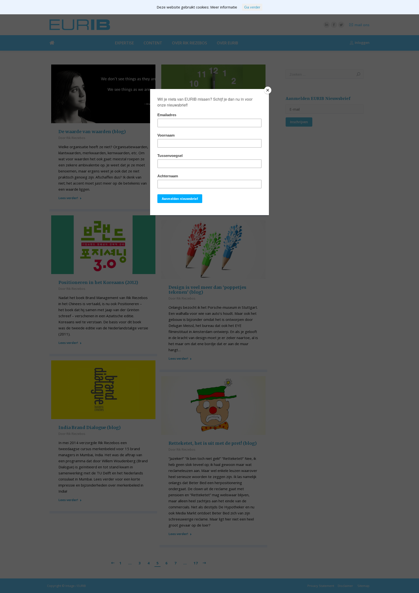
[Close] (267, 90)
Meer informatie (223, 7)
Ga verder (252, 7)
